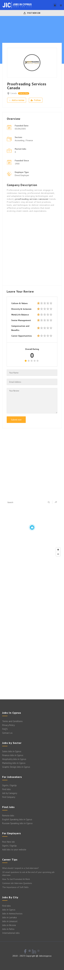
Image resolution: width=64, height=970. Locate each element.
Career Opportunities (21, 335)
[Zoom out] (58, 554)
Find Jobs (6, 789)
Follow (37, 100)
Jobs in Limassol (9, 921)
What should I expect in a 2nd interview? (20, 868)
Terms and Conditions (12, 721)
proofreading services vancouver (32, 199)
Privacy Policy (8, 725)
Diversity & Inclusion (21, 309)
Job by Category (9, 793)
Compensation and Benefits (20, 328)
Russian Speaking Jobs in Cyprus (17, 823)
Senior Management (21, 320)
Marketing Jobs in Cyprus (13, 763)
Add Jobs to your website (14, 849)
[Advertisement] (32, 249)
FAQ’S (5, 729)
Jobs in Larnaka (9, 917)
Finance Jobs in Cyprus (12, 755)
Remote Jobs (8, 815)
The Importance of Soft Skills (15, 887)
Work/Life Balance (20, 314)
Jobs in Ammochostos (12, 913)
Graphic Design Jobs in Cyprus (16, 766)
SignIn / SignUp (9, 785)
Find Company (8, 797)
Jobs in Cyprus (8, 909)
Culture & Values (19, 303)
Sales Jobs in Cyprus (11, 751)
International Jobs (11, 933)
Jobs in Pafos (8, 929)
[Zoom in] (58, 550)
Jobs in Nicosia (9, 925)
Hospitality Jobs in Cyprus (14, 759)
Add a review (17, 100)
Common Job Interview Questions (17, 883)
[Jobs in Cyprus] (17, 5)
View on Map (23, 93)
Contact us (7, 732)
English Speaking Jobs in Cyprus (17, 819)
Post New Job (33, 13)
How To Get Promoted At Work (16, 879)
